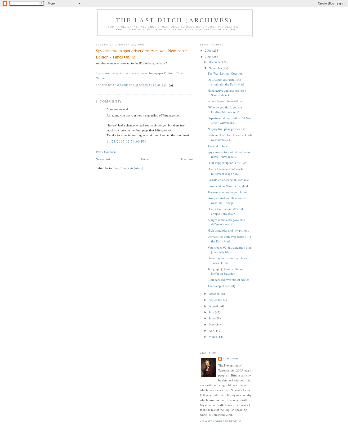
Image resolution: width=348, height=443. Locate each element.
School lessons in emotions (225, 101)
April (212, 330)
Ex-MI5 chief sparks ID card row (228, 180)
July (212, 312)
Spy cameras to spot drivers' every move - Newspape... (229, 154)
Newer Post (103, 159)
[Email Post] (171, 85)
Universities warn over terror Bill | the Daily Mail (229, 238)
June (212, 318)
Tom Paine (230, 358)
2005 (208, 56)
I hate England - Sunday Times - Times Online (228, 260)
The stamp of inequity (222, 286)
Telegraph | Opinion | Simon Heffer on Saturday (226, 271)
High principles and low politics (228, 230)
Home (145, 159)
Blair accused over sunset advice (228, 279)
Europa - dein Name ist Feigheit (228, 186)
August (214, 306)
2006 (208, 50)
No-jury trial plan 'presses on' (226, 129)
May (212, 324)
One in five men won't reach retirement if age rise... (225, 171)
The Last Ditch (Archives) (174, 20)
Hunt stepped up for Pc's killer (227, 163)
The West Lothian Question (225, 73)
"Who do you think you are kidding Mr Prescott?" (225, 109)
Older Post (186, 159)
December (215, 62)
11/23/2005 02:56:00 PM (126, 141)
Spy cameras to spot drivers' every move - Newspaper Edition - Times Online (141, 53)
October (214, 293)
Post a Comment (106, 152)
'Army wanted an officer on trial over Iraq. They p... (228, 200)
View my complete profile (220, 421)
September (216, 300)
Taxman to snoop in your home (227, 192)
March (213, 337)
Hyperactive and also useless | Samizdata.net (227, 92)
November (216, 68)
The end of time (218, 146)
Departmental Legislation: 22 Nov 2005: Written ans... (229, 120)
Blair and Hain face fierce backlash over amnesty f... (230, 137)
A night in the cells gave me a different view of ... (226, 222)
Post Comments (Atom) (128, 168)
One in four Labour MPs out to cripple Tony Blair (227, 211)
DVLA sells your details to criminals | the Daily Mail (226, 81)
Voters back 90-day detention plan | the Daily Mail (230, 249)
